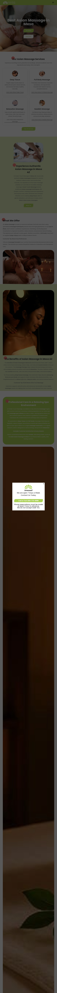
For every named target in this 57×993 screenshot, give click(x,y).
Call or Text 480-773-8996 (28, 501)
